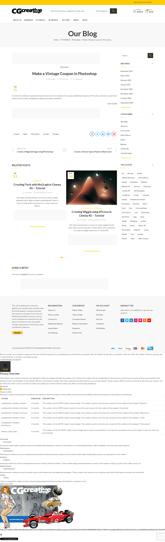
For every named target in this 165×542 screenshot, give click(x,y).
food (123, 208)
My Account (101, 310)
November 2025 (127, 71)
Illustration (145, 212)
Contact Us (52, 319)
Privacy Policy (77, 310)
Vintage (56, 134)
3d (123, 173)
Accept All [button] (17, 360)
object (132, 225)
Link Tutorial (112, 104)
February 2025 (126, 80)
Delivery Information (80, 324)
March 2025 (125, 76)
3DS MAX (124, 122)
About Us (124, 126)
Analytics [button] (3, 457)
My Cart (99, 319)
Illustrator (125, 217)
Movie (124, 225)
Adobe (139, 173)
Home (56, 40)
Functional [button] (4, 439)
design (124, 199)
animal (124, 182)
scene (146, 230)
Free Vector (126, 212)
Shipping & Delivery (55, 324)
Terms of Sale (77, 315)
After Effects (87, 208)
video (133, 238)
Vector (124, 238)
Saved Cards (77, 333)
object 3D (142, 225)
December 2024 (127, 89)
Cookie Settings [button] (6, 360)
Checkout (100, 324)
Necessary (7, 389)
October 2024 (126, 98)
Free (130, 208)
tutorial (46, 134)
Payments (76, 328)
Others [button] (3, 475)
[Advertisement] (56, 58)
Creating (145, 195)
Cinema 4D (37, 181)
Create (136, 195)
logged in (25, 274)
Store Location (53, 315)
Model (124, 221)
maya (142, 217)
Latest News (53, 328)
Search (113, 11)
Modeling (133, 221)
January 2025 (126, 85)
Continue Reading (37, 227)
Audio (123, 140)
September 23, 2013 (44, 192)
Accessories (125, 131)
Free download (141, 208)
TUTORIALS (65, 40)
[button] (62, 257)
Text (132, 234)
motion (143, 221)
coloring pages (139, 191)
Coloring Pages (126, 153)
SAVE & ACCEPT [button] (6, 484)
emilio (53, 79)
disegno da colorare (137, 199)
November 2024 (127, 94)
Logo (135, 217)
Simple (124, 234)
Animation (134, 182)
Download (125, 204)
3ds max (130, 173)
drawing (136, 204)
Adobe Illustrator (128, 178)
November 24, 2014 (98, 220)
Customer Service (79, 319)
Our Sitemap (53, 333)
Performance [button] (5, 448)
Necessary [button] (4, 386)
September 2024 (127, 103)
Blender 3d (126, 186)
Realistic (137, 230)
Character (147, 186)
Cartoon (137, 186)
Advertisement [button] (5, 466)
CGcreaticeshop (38, 348)
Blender (123, 144)
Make (25, 134)
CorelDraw (126, 195)
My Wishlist (100, 328)
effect (145, 204)
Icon (136, 212)
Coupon (16, 134)
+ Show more (126, 107)
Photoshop (76, 40)
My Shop (99, 315)
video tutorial (143, 238)
